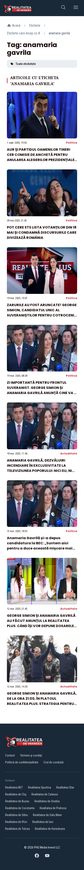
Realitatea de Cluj (15, 794)
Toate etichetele (26, 64)
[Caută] (63, 8)
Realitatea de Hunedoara (50, 828)
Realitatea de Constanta (19, 808)
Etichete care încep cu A (23, 33)
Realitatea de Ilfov (16, 822)
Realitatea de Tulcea (17, 828)
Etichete (34, 25)
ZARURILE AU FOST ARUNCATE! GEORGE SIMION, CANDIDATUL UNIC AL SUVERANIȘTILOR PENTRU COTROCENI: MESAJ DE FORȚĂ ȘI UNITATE (42, 312)
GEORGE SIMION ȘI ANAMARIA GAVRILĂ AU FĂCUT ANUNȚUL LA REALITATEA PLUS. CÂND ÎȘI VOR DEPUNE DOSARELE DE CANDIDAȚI (41, 623)
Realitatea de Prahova (53, 808)
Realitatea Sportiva (39, 787)
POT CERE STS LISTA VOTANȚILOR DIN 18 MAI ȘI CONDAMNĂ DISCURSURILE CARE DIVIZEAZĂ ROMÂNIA (41, 232)
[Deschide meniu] (76, 8)
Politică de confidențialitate (21, 762)
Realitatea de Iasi (42, 822)
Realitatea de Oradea (47, 801)
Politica (71, 142)
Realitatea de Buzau (17, 801)
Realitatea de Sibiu (16, 815)
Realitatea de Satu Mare (47, 815)
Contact (10, 755)
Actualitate (68, 453)
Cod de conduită (54, 762)
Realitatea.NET (14, 787)
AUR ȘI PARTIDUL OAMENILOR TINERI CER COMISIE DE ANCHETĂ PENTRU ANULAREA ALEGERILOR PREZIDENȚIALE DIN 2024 (41, 157)
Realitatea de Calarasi (44, 794)
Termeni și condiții (31, 755)
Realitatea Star (65, 787)
